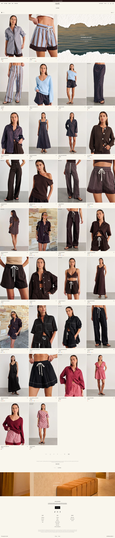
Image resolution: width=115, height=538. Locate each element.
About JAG (72, 517)
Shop (43, 515)
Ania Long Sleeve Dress (63, 155)
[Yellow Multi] (93, 158)
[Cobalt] (61, 255)
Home (55, 467)
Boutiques (101, 3)
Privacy (56, 536)
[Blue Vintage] (87, 255)
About (72, 515)
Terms (59, 536)
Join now (57, 507)
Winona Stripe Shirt (4, 58)
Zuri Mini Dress (32, 446)
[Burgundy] (31, 255)
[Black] (87, 352)
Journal (72, 520)
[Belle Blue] (87, 158)
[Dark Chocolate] (90, 158)
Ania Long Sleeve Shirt (5, 155)
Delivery (57, 520)
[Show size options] (27, 58)
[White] (8, 352)
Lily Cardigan (89, 155)
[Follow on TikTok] (54, 511)
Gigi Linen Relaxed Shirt (5, 349)
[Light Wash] (90, 255)
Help (57, 515)
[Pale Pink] (64, 255)
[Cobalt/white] (2, 255)
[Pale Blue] (5, 352)
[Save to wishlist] (27, 56)
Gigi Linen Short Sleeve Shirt (35, 349)
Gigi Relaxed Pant (62, 252)
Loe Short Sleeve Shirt (91, 252)
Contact (57, 517)
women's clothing (43, 461)
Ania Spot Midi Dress (33, 155)
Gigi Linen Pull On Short (34, 252)
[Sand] (38, 255)
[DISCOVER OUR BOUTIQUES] (57, 484)
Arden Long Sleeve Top (5, 446)
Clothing (5, 3)
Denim (9, 3)
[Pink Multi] (2, 158)
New (2, 3)
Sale (12, 3)
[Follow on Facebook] (60, 511)
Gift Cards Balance (57, 526)
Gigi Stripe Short (33, 58)
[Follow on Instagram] (57, 511)
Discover (16, 3)
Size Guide (57, 523)
